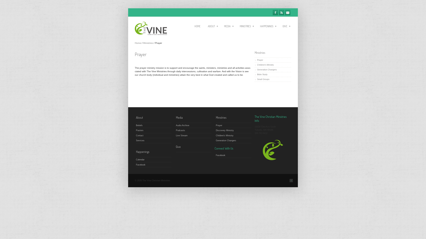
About (211, 26)
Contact (139, 135)
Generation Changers (267, 70)
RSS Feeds (281, 12)
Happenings (266, 26)
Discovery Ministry (225, 130)
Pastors (139, 130)
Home (198, 26)
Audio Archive (182, 125)
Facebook (275, 12)
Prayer (260, 60)
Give (285, 26)
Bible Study (262, 74)
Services (140, 140)
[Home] (151, 34)
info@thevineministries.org (287, 12)
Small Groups (263, 79)
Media (227, 26)
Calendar (140, 159)
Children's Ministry (265, 65)
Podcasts (180, 130)
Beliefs (139, 125)
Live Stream (182, 135)
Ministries (245, 26)
